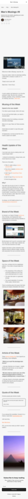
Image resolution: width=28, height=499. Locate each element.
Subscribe (14, 489)
